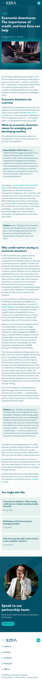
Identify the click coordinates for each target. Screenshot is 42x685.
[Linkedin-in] (38, 640)
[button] (38, 3)
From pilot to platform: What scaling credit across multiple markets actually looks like (20, 504)
